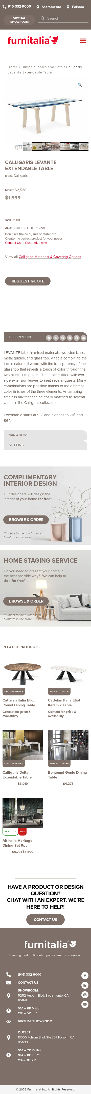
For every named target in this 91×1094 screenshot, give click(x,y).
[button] (83, 40)
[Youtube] (84, 1004)
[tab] (45, 435)
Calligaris (21, 175)
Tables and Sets (49, 67)
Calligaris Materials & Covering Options (50, 256)
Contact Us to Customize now (26, 242)
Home (13, 67)
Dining (27, 67)
